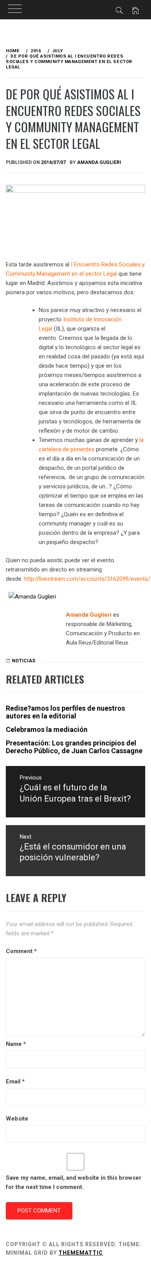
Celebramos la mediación (47, 729)
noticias (23, 660)
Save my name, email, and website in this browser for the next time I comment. (73, 1182)
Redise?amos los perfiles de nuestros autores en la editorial (65, 712)
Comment (21, 951)
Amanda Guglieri (99, 162)
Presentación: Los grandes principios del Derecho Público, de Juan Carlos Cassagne (74, 747)
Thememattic (80, 1253)
